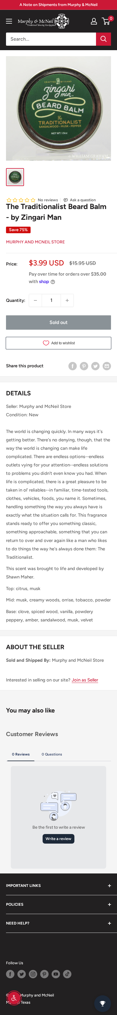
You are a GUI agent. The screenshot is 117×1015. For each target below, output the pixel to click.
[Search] (103, 39)
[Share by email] (107, 365)
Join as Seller (85, 680)
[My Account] (94, 21)
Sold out (59, 322)
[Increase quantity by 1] (67, 300)
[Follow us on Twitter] (21, 974)
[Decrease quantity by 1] (35, 300)
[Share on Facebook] (72, 365)
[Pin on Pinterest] (84, 365)
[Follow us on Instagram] (33, 974)
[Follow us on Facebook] (10, 974)
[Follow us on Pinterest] (44, 974)
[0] (106, 21)
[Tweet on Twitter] (95, 365)
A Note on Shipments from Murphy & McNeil (59, 4)
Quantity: (15, 300)
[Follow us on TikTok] (67, 974)
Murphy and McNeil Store (35, 242)
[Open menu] (9, 21)
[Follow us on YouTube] (56, 974)
